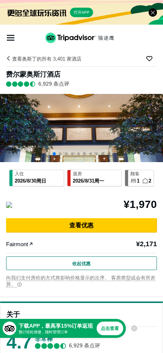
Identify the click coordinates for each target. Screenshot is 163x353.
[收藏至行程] (149, 59)
